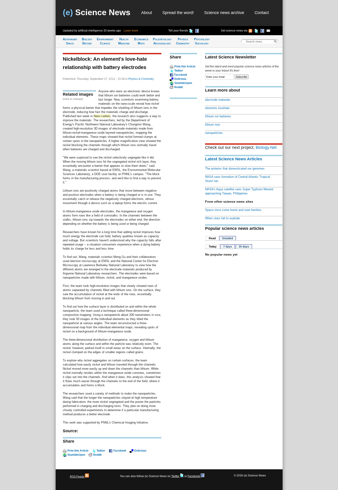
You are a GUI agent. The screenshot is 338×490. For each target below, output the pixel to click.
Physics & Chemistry (141, 79)
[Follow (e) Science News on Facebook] (262, 31)
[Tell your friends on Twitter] (191, 31)
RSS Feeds (77, 476)
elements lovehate (217, 108)
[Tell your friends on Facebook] (197, 31)
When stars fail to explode (222, 218)
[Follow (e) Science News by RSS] (250, 31)
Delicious (140, 450)
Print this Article (78, 450)
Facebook (119, 450)
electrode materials (217, 99)
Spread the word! (178, 12)
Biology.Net (266, 147)
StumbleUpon (76, 454)
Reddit (97, 454)
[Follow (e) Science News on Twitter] (256, 31)
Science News (96, 12)
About (146, 12)
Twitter (101, 450)
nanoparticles (214, 133)
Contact (262, 12)
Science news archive (224, 12)
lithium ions (212, 124)
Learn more (131, 30)
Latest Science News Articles (233, 159)
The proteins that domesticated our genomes (235, 168)
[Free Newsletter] (268, 31)
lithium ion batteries (218, 116)
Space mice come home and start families (233, 210)
